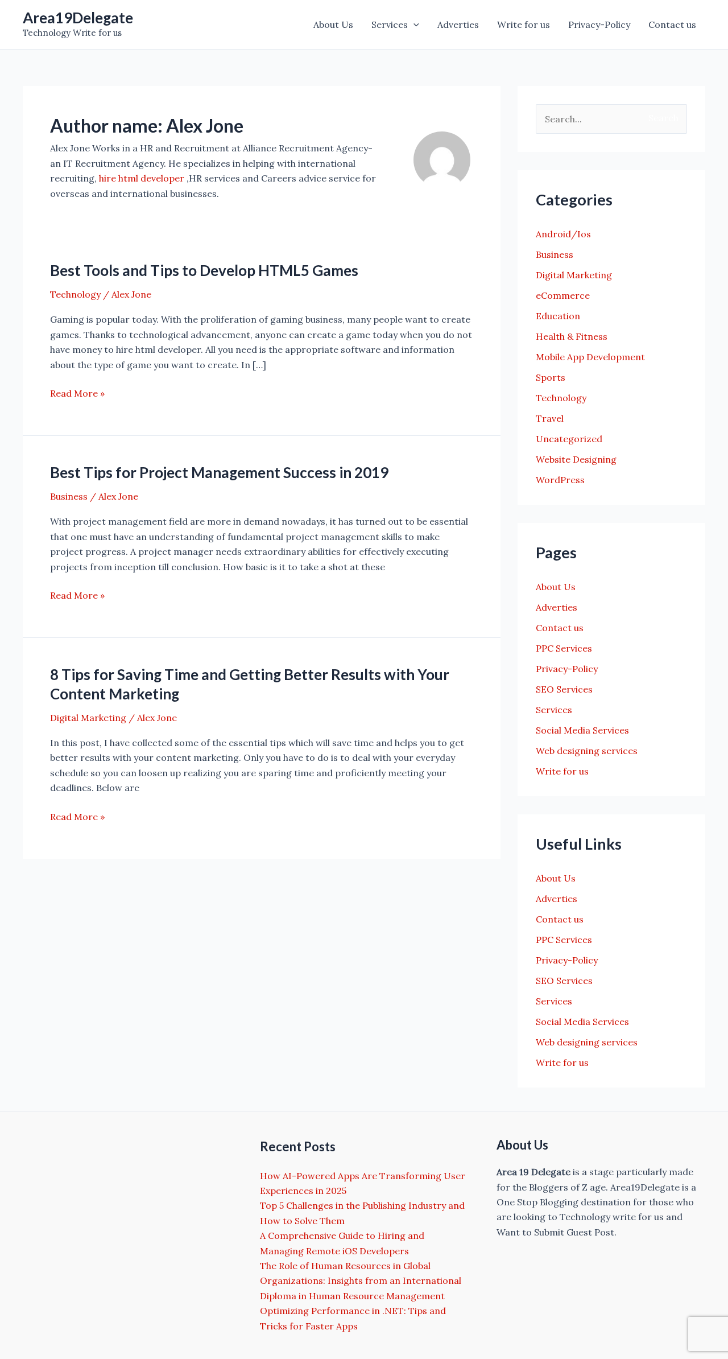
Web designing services (587, 750)
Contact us (672, 24)
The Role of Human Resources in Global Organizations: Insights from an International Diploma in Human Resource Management (360, 1281)
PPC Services (564, 648)
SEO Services (564, 689)
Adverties (458, 24)
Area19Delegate (78, 18)
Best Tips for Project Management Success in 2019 (219, 472)
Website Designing (576, 459)
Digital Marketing (88, 717)
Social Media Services (582, 730)
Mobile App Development (590, 357)
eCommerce (563, 295)
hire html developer (141, 178)
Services (389, 24)
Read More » (77, 394)
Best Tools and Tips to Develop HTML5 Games (204, 270)
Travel (550, 418)
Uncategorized (569, 438)
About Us (333, 24)
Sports (550, 377)
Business (69, 496)
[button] (413, 24)
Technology (75, 294)
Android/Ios (563, 234)
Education (558, 316)
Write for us (523, 24)
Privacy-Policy (599, 24)
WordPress (560, 479)
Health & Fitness (571, 336)
